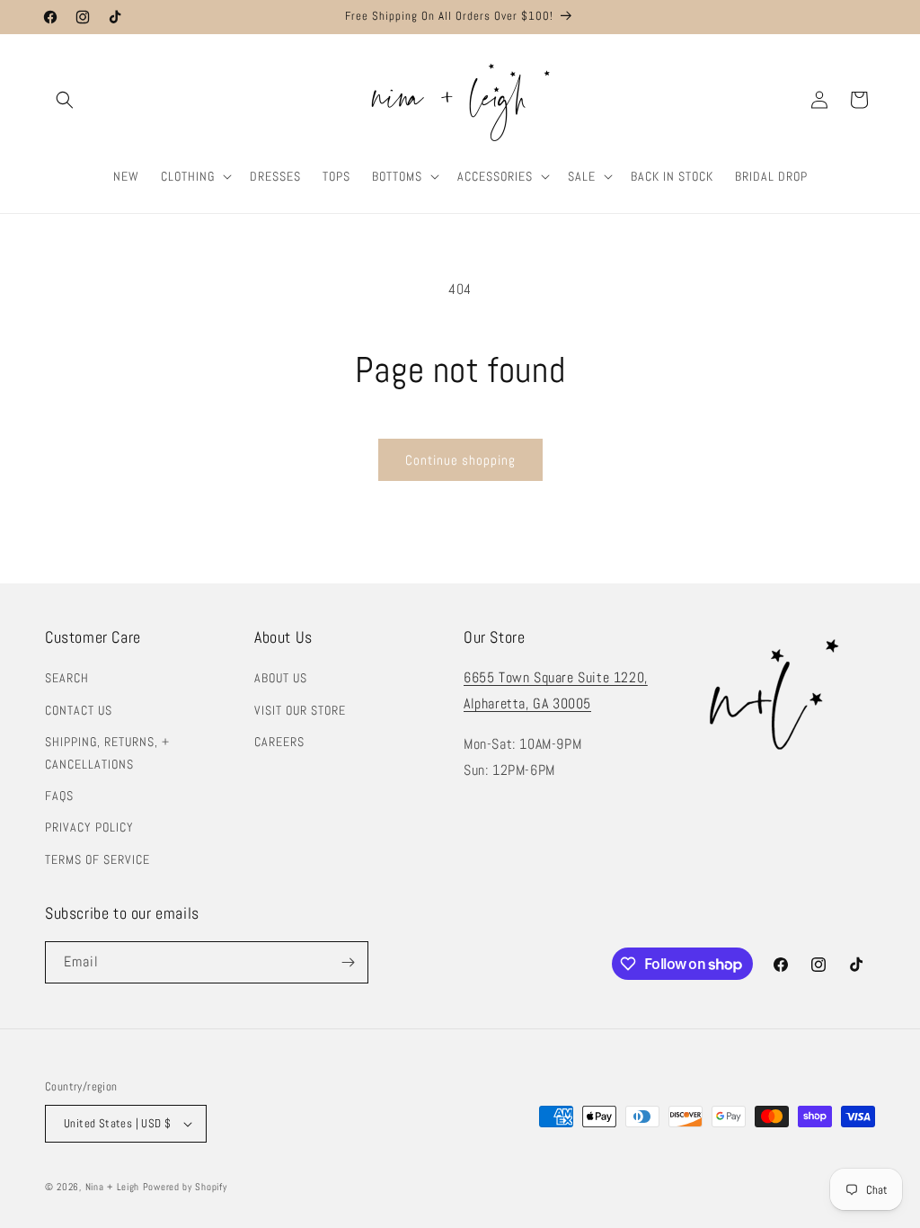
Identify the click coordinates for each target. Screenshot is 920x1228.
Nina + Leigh (112, 1186)
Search (67, 678)
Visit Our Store (300, 710)
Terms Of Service (97, 859)
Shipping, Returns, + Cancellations (107, 753)
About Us (280, 678)
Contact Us (78, 710)
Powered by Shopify (185, 1186)
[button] (64, 100)
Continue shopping (460, 459)
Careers (279, 742)
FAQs (59, 796)
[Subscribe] (347, 962)
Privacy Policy (89, 827)
